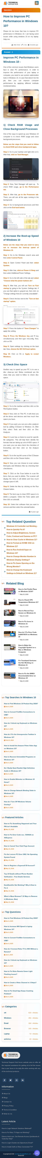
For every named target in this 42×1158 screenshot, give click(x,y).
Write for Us (7, 1114)
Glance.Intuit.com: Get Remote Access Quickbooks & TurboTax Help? (20, 1138)
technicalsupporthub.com (23, 1154)
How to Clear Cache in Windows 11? (22, 540)
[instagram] (16, 1080)
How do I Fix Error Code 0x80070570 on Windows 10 (27, 634)
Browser (7, 1028)
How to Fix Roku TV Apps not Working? (16, 1132)
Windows (7, 1018)
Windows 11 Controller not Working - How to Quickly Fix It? (22, 527)
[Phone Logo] (11, 3)
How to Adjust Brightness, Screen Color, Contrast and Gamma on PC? (22, 534)
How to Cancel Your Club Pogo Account (19, 846)
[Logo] (11, 1055)
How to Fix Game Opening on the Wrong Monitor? (20, 564)
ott (5, 1013)
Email (6, 1023)
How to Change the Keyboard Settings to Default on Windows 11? (22, 571)
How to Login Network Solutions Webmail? (17, 1128)
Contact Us (7, 1102)
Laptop (7, 1034)
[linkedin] (22, 1080)
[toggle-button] (37, 3)
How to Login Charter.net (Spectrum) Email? (17, 1143)
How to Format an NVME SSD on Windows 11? (20, 544)
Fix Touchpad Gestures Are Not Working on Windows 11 (27, 663)
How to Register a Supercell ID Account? (19, 865)
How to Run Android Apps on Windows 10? (19, 551)
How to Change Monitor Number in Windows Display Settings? (21, 558)
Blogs (5, 1098)
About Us (6, 1093)
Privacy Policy (8, 1106)
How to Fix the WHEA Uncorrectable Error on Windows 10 (27, 676)
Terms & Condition (10, 1110)
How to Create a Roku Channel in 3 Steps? (20, 982)
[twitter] (10, 1080)
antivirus (7, 1039)
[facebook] (4, 1080)
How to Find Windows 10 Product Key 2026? (21, 703)
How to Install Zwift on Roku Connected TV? (17, 1147)
